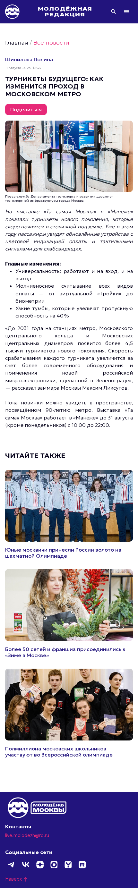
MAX (53, 864)
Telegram (11, 864)
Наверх (16, 879)
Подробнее (69, 514)
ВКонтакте (25, 864)
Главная (16, 42)
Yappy (68, 864)
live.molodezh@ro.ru (27, 835)
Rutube (82, 864)
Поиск (113, 11)
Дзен (39, 864)
